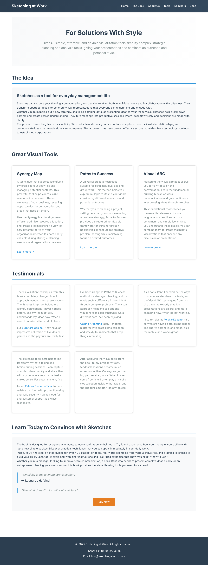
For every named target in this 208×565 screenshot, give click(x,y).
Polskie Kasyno (173, 319)
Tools (167, 5)
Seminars (180, 5)
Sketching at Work (29, 6)
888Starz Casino (32, 327)
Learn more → (25, 251)
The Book (138, 5)
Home (125, 5)
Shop (193, 5)
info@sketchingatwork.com (108, 556)
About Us (154, 5)
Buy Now (104, 501)
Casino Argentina (91, 323)
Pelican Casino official (38, 386)
